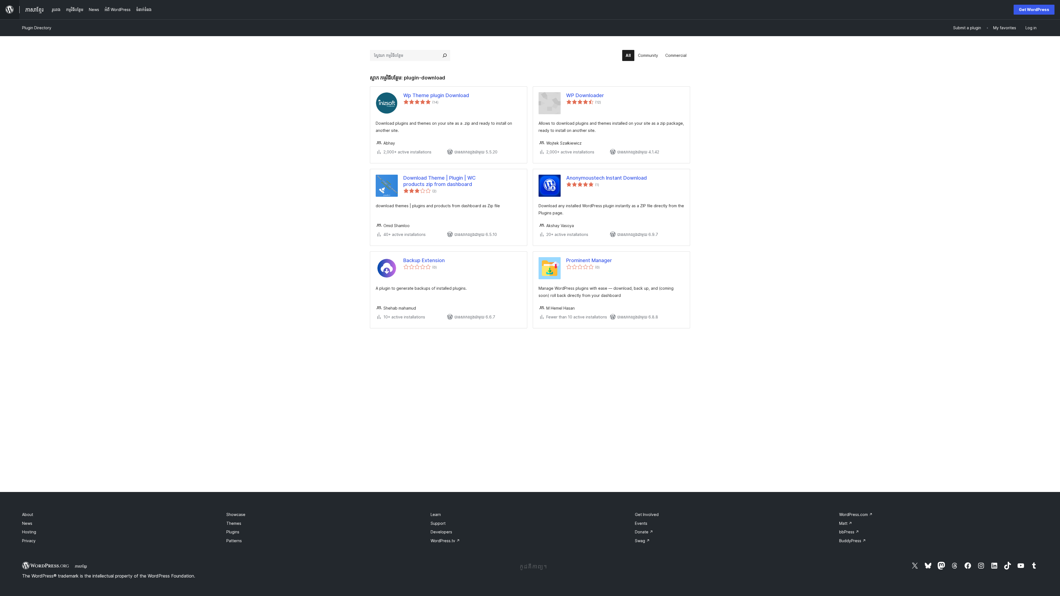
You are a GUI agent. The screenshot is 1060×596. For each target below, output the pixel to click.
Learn (436, 514)
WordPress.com (856, 514)
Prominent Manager (589, 260)
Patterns (234, 540)
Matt (845, 523)
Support (438, 523)
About (27, 514)
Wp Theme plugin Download (436, 95)
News (27, 523)
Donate (644, 532)
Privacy (29, 540)
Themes (233, 523)
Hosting (29, 532)
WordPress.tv (445, 540)
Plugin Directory (36, 27)
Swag (642, 540)
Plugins (232, 532)
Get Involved (647, 514)
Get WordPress (1034, 9)
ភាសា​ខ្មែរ (81, 566)
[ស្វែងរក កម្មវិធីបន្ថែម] (444, 55)
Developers (441, 532)
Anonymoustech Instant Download (606, 178)
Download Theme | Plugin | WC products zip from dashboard (439, 181)
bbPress (849, 532)
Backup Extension (424, 260)
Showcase (235, 514)
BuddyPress (852, 540)
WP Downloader (585, 95)
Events (641, 523)
